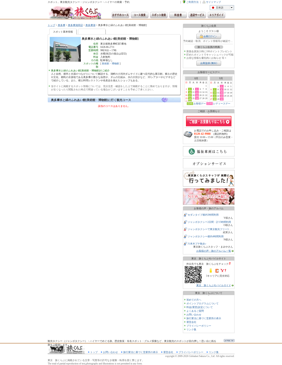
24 (190, 98)
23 (222, 96)
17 (190, 95)
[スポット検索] (159, 15)
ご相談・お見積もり (208, 121)
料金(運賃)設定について (199, 307)
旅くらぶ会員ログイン (208, 36)
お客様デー (199, 103)
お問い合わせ (193, 314)
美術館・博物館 (110, 63)
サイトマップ (213, 2)
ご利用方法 (192, 2)
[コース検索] (139, 15)
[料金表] (178, 15)
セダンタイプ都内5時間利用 (203, 214)
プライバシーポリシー (198, 325)
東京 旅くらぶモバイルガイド (213, 285)
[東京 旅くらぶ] (74, 13)
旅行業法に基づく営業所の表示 (203, 318)
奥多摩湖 (90, 25)
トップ (51, 25)
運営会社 (191, 322)
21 (215, 96)
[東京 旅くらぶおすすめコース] (120, 15)
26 (197, 98)
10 (190, 92)
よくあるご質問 (195, 310)
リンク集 (191, 329)
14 (215, 93)
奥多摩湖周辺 (75, 25)
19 (197, 95)
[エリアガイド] (216, 15)
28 (215, 99)
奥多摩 (61, 25)
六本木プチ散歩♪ (197, 243)
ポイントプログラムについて (202, 303)
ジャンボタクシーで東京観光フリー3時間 (210, 229)
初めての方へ (193, 299)
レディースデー (221, 103)
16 (222, 93)
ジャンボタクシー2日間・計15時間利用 (209, 222)
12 (197, 92)
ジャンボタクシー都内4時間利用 (206, 236)
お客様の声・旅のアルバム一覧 (213, 250)
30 (222, 99)
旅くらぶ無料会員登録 (208, 63)
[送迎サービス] (197, 15)
